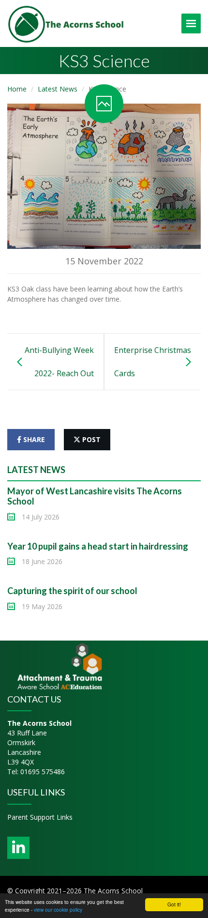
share (33, 439)
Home (17, 88)
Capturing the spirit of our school (72, 590)
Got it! (174, 904)
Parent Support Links (40, 817)
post (90, 439)
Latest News (57, 88)
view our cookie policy (58, 909)
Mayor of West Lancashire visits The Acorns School (94, 496)
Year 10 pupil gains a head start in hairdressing (97, 546)
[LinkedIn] (18, 848)
